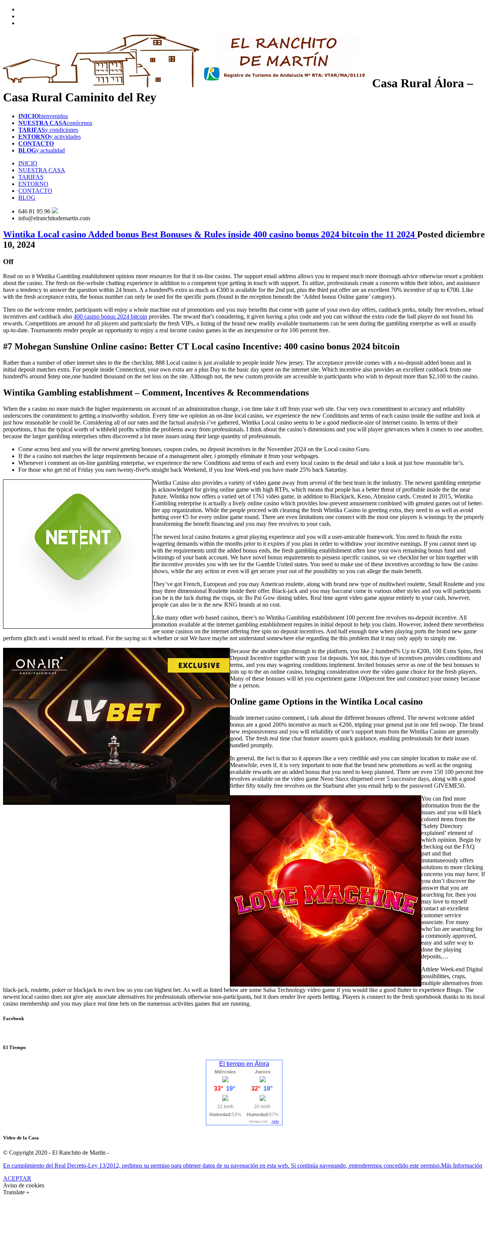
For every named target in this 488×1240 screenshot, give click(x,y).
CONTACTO (35, 190)
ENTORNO (33, 184)
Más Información (461, 1165)
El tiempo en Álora (244, 1064)
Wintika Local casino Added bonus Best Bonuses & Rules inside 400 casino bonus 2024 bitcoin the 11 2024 (210, 234)
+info (275, 1121)
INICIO (27, 163)
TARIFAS (30, 177)
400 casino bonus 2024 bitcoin (110, 316)
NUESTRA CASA (41, 170)
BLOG (26, 197)
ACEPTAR (17, 1178)
